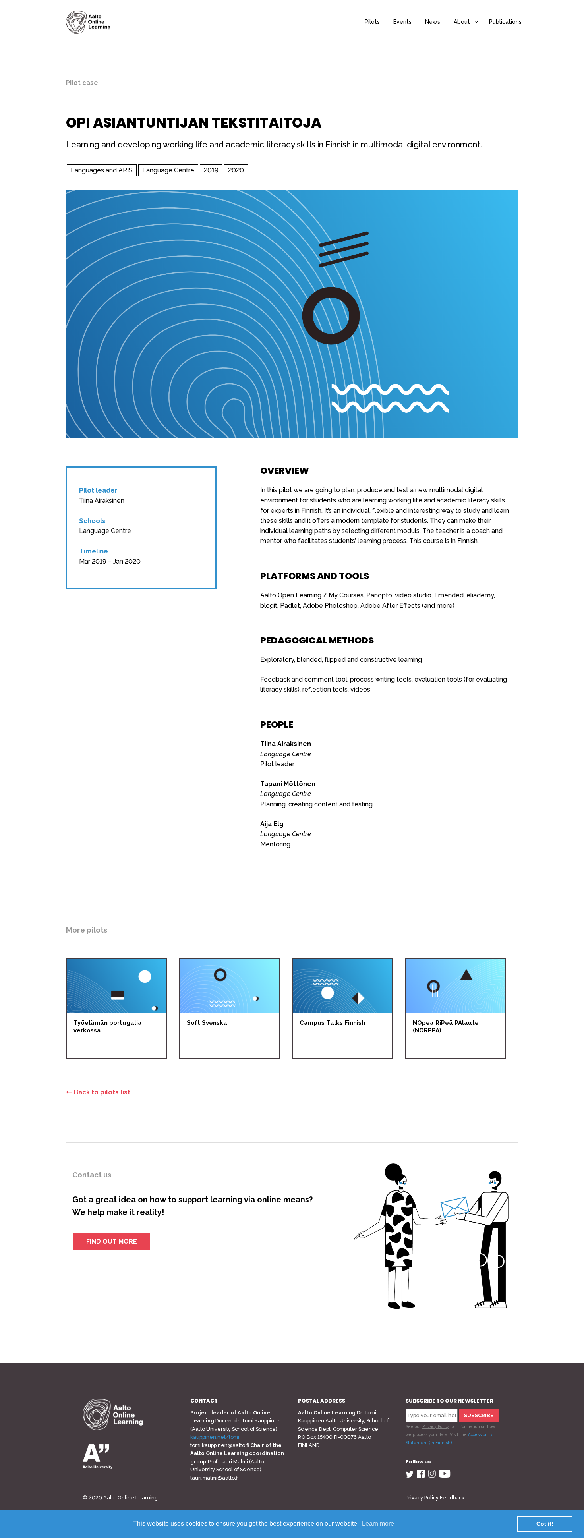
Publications (505, 22)
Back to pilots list (101, 1092)
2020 (236, 170)
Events (402, 22)
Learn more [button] (378, 1523)
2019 (211, 170)
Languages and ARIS (102, 170)
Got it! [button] (544, 1524)
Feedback (452, 1498)
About (462, 22)
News (432, 22)
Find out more (111, 1241)
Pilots (372, 22)
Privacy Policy (435, 1426)
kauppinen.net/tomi (214, 1437)
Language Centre (168, 170)
